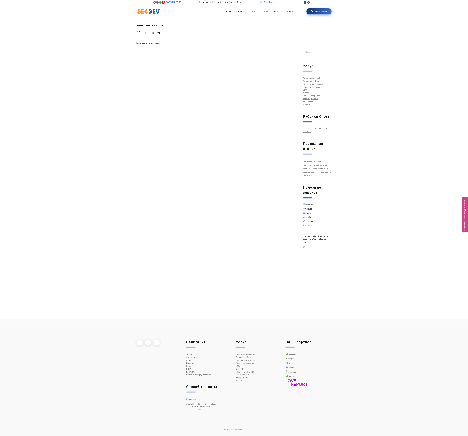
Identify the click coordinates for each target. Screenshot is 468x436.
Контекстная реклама (313, 84)
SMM (305, 90)
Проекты (190, 363)
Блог (188, 369)
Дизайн (306, 93)
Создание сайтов (311, 81)
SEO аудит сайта (310, 98)
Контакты (190, 372)
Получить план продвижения (464, 215)
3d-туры (307, 104)
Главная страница (143, 25)
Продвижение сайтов (313, 78)
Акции (189, 360)
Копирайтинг (309, 101)
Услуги (189, 354)
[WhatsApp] (160, 2)
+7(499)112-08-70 (173, 2)
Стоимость (191, 357)
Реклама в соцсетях (312, 87)
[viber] (157, 2)
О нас (188, 366)
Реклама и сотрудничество (198, 375)
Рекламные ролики (312, 96)
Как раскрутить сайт (312, 161)
